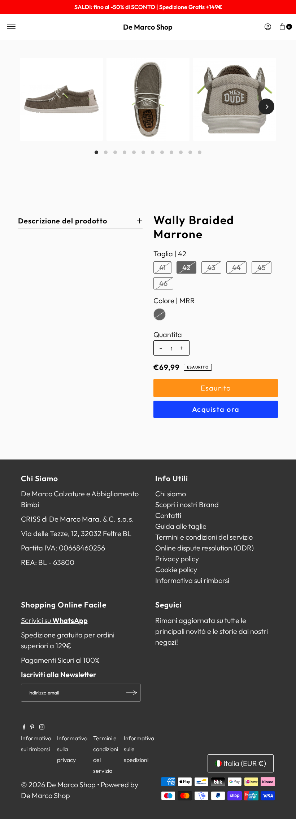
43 (211, 267)
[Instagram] (41, 727)
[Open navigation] (11, 27)
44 (236, 267)
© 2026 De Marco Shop (58, 784)
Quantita (167, 335)
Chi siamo (170, 493)
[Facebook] (24, 727)
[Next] (266, 106)
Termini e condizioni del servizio (204, 536)
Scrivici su (54, 620)
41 (162, 267)
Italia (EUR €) (244, 763)
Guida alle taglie (180, 526)
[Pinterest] (32, 727)
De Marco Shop (148, 26)
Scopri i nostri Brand (187, 504)
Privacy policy (177, 558)
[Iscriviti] (132, 693)
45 (261, 267)
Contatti (168, 515)
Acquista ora (216, 409)
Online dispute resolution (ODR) (204, 547)
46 (163, 283)
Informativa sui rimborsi (192, 580)
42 (186, 267)
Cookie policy (176, 569)
